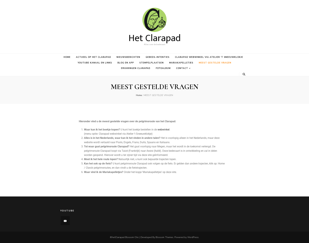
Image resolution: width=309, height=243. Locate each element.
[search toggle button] (244, 74)
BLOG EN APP (125, 62)
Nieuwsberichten (128, 57)
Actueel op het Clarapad (93, 57)
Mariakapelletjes (181, 62)
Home (67, 57)
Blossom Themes (164, 237)
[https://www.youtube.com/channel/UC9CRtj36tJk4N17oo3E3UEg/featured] (65, 220)
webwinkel (163, 129)
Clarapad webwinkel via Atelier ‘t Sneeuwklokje (209, 57)
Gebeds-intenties (158, 57)
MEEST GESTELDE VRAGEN (215, 62)
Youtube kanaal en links (95, 62)
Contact (182, 68)
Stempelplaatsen (151, 62)
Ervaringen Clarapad (135, 68)
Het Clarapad (154, 38)
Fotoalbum (163, 68)
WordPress (193, 237)
